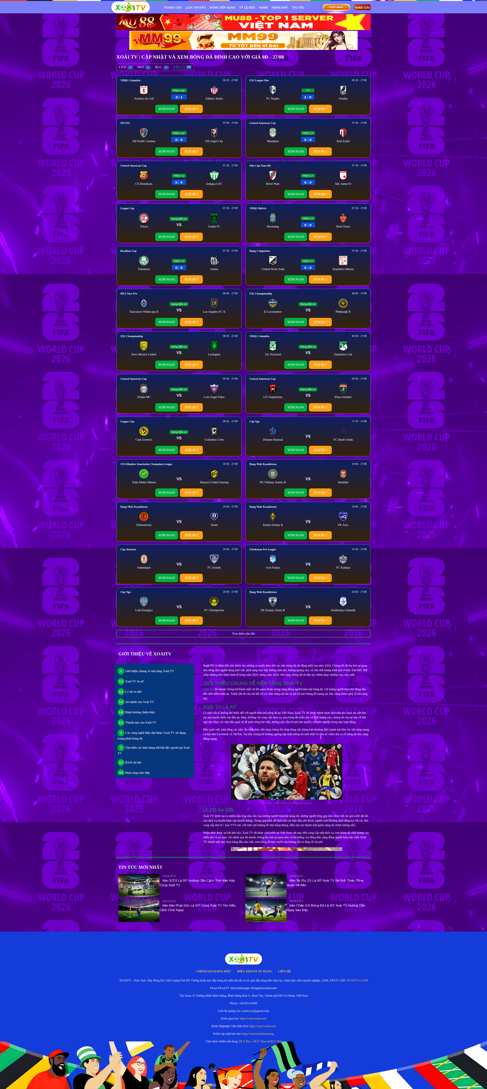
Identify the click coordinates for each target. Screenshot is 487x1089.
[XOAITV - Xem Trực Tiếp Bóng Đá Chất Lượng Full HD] (130, 7)
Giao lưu (362, 7)
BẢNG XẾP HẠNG (222, 7)
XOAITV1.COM (357, 980)
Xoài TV (208, 689)
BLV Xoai (259, 1041)
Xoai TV (246, 1080)
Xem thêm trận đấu (243, 633)
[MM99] (243, 40)
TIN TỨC (298, 7)
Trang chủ (173, 7)
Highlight (280, 7)
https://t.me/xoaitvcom (253, 1018)
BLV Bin (276, 1041)
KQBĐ (263, 7)
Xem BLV (191, 108)
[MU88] (243, 22)
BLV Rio (244, 1041)
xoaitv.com (261, 1080)
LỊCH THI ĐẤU (195, 7)
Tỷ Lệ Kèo (247, 7)
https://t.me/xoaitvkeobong (258, 1033)
